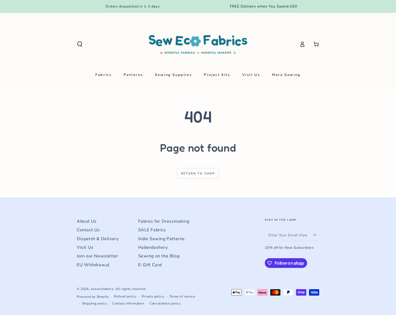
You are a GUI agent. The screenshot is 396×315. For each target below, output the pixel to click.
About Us (87, 221)
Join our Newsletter (97, 256)
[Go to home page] (198, 44)
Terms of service (182, 296)
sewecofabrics (102, 289)
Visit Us (85, 247)
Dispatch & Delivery (98, 239)
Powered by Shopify (93, 297)
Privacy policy (153, 296)
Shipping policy (94, 303)
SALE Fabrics (152, 230)
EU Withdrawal (93, 265)
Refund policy (125, 296)
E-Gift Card (150, 265)
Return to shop (198, 174)
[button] (80, 44)
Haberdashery (153, 247)
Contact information (128, 303)
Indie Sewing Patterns (161, 239)
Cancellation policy (165, 303)
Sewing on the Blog (159, 256)
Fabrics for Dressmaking (163, 221)
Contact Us (88, 230)
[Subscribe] (316, 235)
